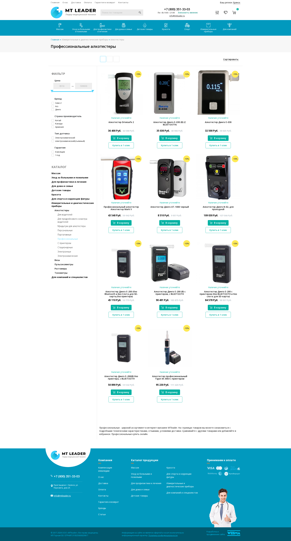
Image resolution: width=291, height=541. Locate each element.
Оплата (88, 2)
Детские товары (145, 29)
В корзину (123, 138)
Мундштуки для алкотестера (71, 226)
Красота (166, 29)
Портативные (64, 234)
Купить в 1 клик (121, 145)
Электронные (64, 251)
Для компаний (229, 29)
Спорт (187, 29)
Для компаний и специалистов (70, 277)
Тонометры (61, 272)
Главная (55, 2)
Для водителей (65, 214)
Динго (58, 109)
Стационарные (65, 247)
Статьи (102, 514)
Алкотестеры (117, 39)
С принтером (64, 243)
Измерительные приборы (208, 30)
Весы (57, 260)
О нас (65, 2)
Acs (56, 106)
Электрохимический (65, 137)
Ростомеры (61, 268)
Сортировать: (231, 59)
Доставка (76, 2)
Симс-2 (58, 103)
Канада (58, 123)
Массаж (60, 29)
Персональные (65, 230)
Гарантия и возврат (105, 2)
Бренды (102, 508)
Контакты (123, 2)
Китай (58, 120)
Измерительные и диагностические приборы (85, 39)
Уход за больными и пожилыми (81, 30)
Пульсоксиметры (64, 264)
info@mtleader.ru (177, 16)
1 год (57, 155)
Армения (59, 127)
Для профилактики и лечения (102, 30)
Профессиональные (68, 238)
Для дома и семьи (123, 29)
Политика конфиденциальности (163, 535)
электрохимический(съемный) (70, 141)
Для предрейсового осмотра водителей (72, 220)
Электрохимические (68, 255)
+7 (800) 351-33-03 (177, 9)
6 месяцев (60, 151)
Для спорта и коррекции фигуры (71, 198)
